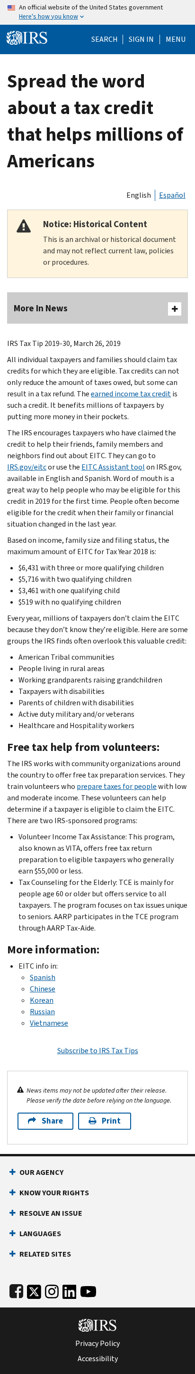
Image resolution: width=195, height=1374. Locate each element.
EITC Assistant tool (113, 467)
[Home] (27, 37)
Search (104, 39)
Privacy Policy (97, 1343)
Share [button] (52, 1120)
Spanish (42, 977)
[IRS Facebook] (16, 1289)
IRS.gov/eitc (26, 467)
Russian (42, 1012)
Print (111, 1120)
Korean (41, 1000)
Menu (176, 39)
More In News (41, 308)
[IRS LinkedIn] (69, 1289)
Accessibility (98, 1359)
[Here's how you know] (97, 12)
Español (172, 195)
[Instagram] (52, 1289)
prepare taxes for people (117, 786)
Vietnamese (49, 1023)
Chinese (42, 989)
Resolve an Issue (50, 1213)
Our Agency (41, 1172)
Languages (40, 1234)
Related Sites (45, 1254)
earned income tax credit (131, 394)
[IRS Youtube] (88, 1289)
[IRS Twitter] (34, 1289)
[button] (141, 39)
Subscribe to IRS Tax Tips (97, 1051)
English (138, 195)
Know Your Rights (54, 1193)
